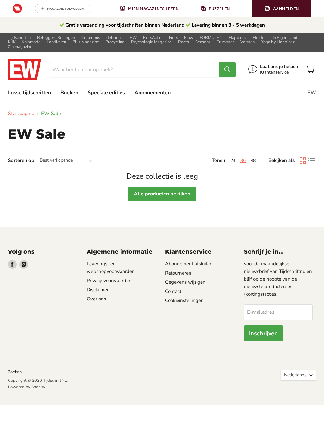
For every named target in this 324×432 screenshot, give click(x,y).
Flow (188, 37)
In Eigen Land (285, 37)
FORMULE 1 (211, 37)
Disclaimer (98, 290)
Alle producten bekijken (162, 193)
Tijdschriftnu (19, 37)
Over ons (96, 299)
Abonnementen (152, 92)
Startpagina (21, 113)
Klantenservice (274, 72)
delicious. (114, 37)
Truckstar (225, 42)
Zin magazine (20, 47)
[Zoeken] (227, 69)
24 (232, 160)
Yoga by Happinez (278, 42)
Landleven (56, 42)
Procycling (115, 42)
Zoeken (15, 372)
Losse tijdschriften (29, 92)
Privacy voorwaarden (109, 280)
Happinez (237, 37)
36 (243, 160)
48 (253, 160)
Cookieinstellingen (184, 300)
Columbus (90, 37)
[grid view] (302, 160)
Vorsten (247, 42)
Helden (259, 37)
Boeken (69, 92)
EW (133, 37)
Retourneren (178, 273)
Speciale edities (106, 92)
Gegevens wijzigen (185, 282)
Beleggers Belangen (56, 37)
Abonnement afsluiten (189, 264)
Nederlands (295, 375)
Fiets (173, 37)
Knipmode (31, 42)
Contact (173, 291)
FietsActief (153, 37)
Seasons (202, 42)
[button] (281, 8)
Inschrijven (263, 333)
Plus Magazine (85, 42)
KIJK (12, 42)
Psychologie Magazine (151, 42)
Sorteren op (21, 160)
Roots (183, 42)
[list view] (311, 160)
